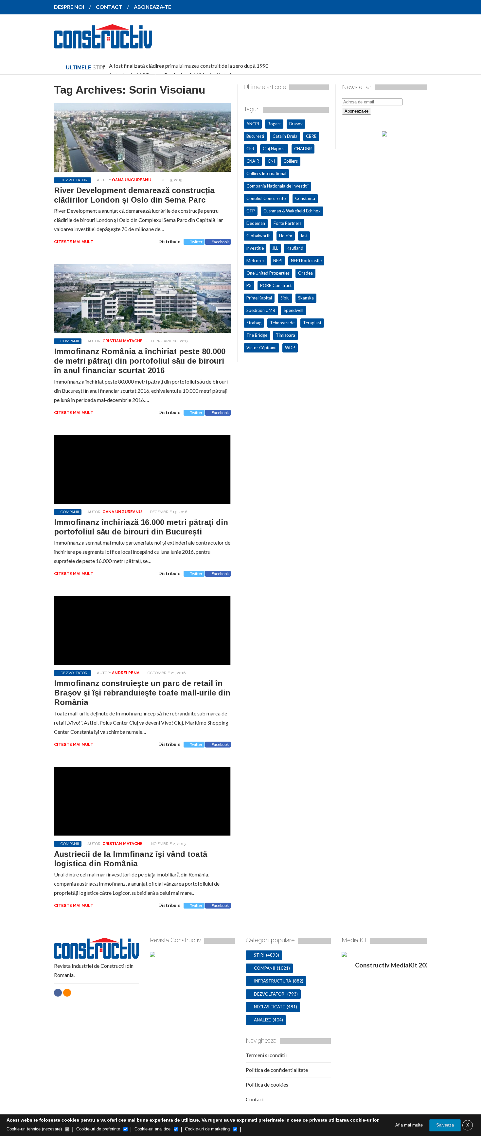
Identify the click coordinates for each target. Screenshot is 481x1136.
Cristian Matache (122, 341)
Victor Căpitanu (261, 347)
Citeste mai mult (73, 242)
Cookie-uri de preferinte (98, 1129)
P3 (249, 285)
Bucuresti (255, 136)
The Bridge (256, 335)
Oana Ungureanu (131, 180)
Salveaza (445, 1125)
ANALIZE (262, 1019)
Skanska (306, 297)
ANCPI (252, 123)
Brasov (296, 123)
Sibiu (285, 297)
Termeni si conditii (266, 1055)
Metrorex (255, 260)
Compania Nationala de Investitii (277, 186)
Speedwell (293, 310)
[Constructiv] (103, 44)
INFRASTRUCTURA (272, 980)
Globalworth (258, 235)
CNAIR (252, 161)
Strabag (253, 322)
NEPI (277, 260)
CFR (250, 148)
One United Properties (268, 273)
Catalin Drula (285, 136)
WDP (290, 347)
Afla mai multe (409, 1125)
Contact (255, 1099)
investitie (255, 248)
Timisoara (285, 335)
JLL (275, 248)
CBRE (311, 136)
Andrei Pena (125, 673)
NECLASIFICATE (269, 1006)
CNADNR (303, 148)
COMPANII (70, 341)
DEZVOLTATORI (74, 180)
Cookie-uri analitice (152, 1129)
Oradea (305, 273)
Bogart (274, 123)
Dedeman (255, 223)
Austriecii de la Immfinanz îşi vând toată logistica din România (130, 859)
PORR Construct (276, 285)
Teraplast (312, 322)
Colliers (290, 161)
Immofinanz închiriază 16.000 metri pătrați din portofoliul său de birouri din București (141, 527)
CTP (250, 210)
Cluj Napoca (274, 148)
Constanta (305, 198)
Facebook (220, 241)
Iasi (304, 235)
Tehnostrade (282, 322)
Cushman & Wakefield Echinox (292, 210)
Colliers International (266, 173)
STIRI (259, 955)
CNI (271, 161)
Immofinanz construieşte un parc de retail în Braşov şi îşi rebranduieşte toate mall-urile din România (142, 693)
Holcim (285, 235)
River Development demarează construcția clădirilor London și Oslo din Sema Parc (134, 195)
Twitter (196, 241)
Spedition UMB (260, 310)
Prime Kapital (259, 297)
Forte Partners (287, 223)
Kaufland (295, 248)
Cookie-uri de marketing (207, 1129)
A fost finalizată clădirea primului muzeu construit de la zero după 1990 (188, 66)
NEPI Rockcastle (306, 260)
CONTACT (109, 7)
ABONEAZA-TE (152, 7)
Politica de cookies (267, 1084)
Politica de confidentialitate (277, 1070)
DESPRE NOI (69, 7)
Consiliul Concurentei (266, 198)
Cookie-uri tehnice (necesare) (34, 1129)
